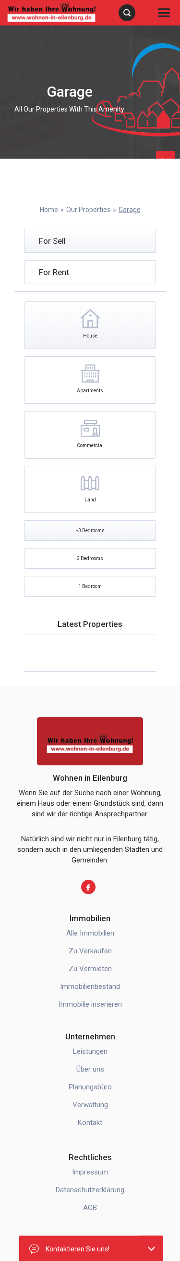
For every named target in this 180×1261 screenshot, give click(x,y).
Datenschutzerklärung (90, 1190)
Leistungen (90, 1051)
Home (49, 209)
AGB (90, 1207)
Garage (130, 209)
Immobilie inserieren (90, 1004)
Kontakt (90, 1122)
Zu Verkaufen (90, 951)
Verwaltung (90, 1104)
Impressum (90, 1172)
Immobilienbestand (90, 986)
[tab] (90, 241)
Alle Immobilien (90, 933)
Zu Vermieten (90, 968)
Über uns (90, 1069)
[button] (164, 12)
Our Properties (88, 209)
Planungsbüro (90, 1087)
